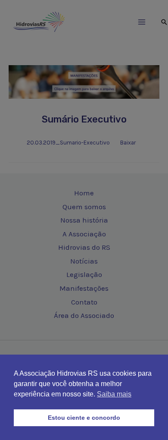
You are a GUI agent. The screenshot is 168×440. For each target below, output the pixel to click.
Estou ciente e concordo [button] (84, 417)
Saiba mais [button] (114, 394)
